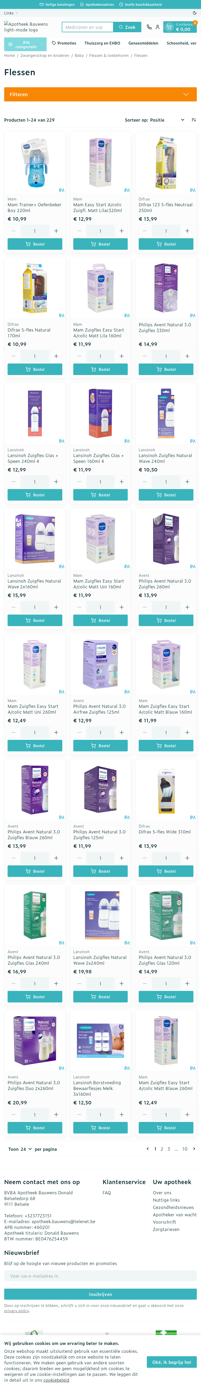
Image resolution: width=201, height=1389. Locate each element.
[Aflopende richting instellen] (194, 119)
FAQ (107, 1192)
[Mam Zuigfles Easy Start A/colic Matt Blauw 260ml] (166, 1040)
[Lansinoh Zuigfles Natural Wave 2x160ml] (34, 538)
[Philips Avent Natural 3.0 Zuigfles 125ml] (100, 789)
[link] (148, 1148)
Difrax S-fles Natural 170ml (29, 333)
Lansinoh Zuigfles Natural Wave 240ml (165, 458)
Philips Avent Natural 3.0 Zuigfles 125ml (99, 834)
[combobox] (88, 27)
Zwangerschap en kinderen (44, 55)
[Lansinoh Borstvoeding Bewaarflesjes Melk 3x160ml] (100, 1040)
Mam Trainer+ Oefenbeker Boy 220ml (35, 207)
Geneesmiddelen (143, 43)
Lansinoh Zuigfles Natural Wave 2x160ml (34, 584)
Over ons (162, 1192)
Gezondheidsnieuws (173, 1207)
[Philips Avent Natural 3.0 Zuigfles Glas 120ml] (166, 915)
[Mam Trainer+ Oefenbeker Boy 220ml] (34, 162)
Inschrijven (100, 1294)
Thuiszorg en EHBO (102, 43)
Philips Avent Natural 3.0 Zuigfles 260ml (165, 584)
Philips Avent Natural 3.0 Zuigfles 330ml (165, 327)
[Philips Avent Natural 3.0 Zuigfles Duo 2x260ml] (34, 1040)
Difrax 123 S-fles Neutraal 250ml (166, 207)
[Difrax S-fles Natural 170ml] (34, 288)
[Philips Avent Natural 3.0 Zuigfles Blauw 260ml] (34, 789)
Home (9, 55)
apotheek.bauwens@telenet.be (63, 1221)
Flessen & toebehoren (109, 55)
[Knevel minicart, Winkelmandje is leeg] (169, 27)
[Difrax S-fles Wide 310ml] (166, 789)
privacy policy (16, 1310)
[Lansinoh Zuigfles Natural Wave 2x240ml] (100, 915)
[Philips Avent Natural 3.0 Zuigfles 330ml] (166, 288)
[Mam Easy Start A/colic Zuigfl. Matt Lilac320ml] (100, 162)
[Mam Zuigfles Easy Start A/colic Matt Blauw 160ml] (166, 664)
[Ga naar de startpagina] (30, 27)
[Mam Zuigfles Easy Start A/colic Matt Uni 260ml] (34, 664)
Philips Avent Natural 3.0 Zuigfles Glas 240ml (34, 960)
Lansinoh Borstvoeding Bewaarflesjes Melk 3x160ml (97, 1088)
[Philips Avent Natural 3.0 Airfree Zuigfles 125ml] (100, 664)
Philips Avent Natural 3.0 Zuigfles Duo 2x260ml (34, 1085)
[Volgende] (193, 1148)
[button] (100, 94)
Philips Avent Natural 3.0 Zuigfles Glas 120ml (165, 960)
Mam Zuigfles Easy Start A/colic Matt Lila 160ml (98, 333)
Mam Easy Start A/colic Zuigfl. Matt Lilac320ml (97, 207)
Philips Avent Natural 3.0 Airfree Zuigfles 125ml (99, 709)
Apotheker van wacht (175, 1214)
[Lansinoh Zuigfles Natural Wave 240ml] (166, 413)
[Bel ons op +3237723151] (149, 27)
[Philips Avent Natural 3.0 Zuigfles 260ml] (166, 538)
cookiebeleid (56, 1380)
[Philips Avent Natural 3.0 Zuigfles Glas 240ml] (34, 915)
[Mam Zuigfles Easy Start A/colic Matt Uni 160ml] (100, 538)
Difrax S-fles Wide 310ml (165, 831)
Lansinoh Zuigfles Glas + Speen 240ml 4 (33, 458)
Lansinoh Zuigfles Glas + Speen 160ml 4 (98, 458)
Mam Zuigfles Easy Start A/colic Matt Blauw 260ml (166, 1085)
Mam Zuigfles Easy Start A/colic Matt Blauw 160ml (165, 709)
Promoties (67, 43)
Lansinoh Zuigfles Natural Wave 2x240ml (100, 960)
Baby (79, 55)
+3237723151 (38, 1215)
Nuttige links (166, 1200)
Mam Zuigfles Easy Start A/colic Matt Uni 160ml (98, 584)
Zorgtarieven (166, 1229)
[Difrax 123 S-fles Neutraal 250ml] (166, 162)
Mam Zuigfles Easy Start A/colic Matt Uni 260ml (33, 709)
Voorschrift (164, 1222)
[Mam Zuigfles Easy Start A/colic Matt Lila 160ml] (100, 288)
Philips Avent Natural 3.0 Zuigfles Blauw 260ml (34, 834)
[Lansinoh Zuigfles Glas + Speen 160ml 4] (100, 413)
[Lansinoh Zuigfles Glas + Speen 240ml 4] (34, 413)
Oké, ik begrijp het (171, 1362)
